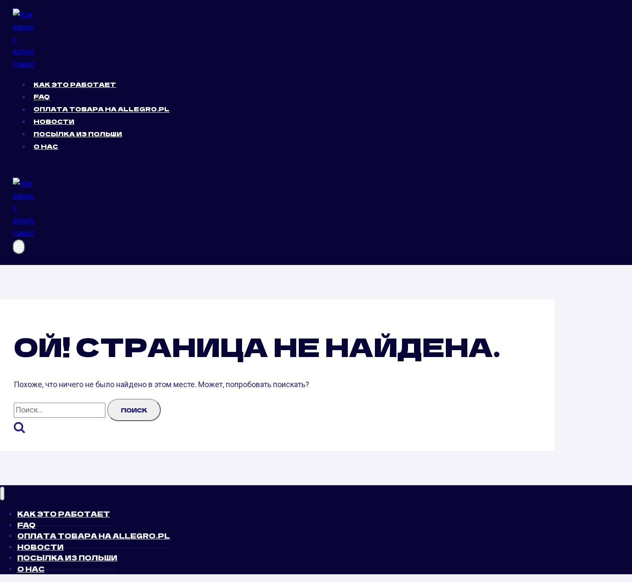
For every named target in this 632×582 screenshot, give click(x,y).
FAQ (42, 96)
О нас (46, 146)
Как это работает (75, 84)
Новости (54, 121)
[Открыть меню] (19, 247)
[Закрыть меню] (2, 494)
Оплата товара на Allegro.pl (101, 109)
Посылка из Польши (78, 133)
